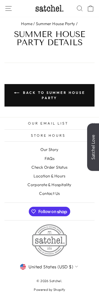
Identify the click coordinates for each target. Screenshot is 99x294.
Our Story (49, 149)
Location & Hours (49, 175)
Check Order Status (49, 167)
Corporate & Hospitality (49, 184)
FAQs (50, 158)
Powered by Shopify (49, 289)
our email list (48, 123)
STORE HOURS (48, 135)
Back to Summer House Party (53, 95)
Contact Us (49, 193)
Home (26, 23)
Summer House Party (55, 23)
